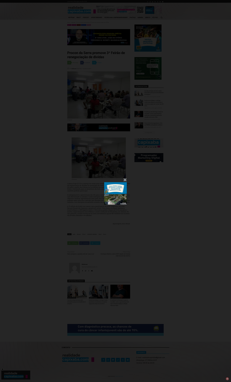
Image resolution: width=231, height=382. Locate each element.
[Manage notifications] (227, 378)
